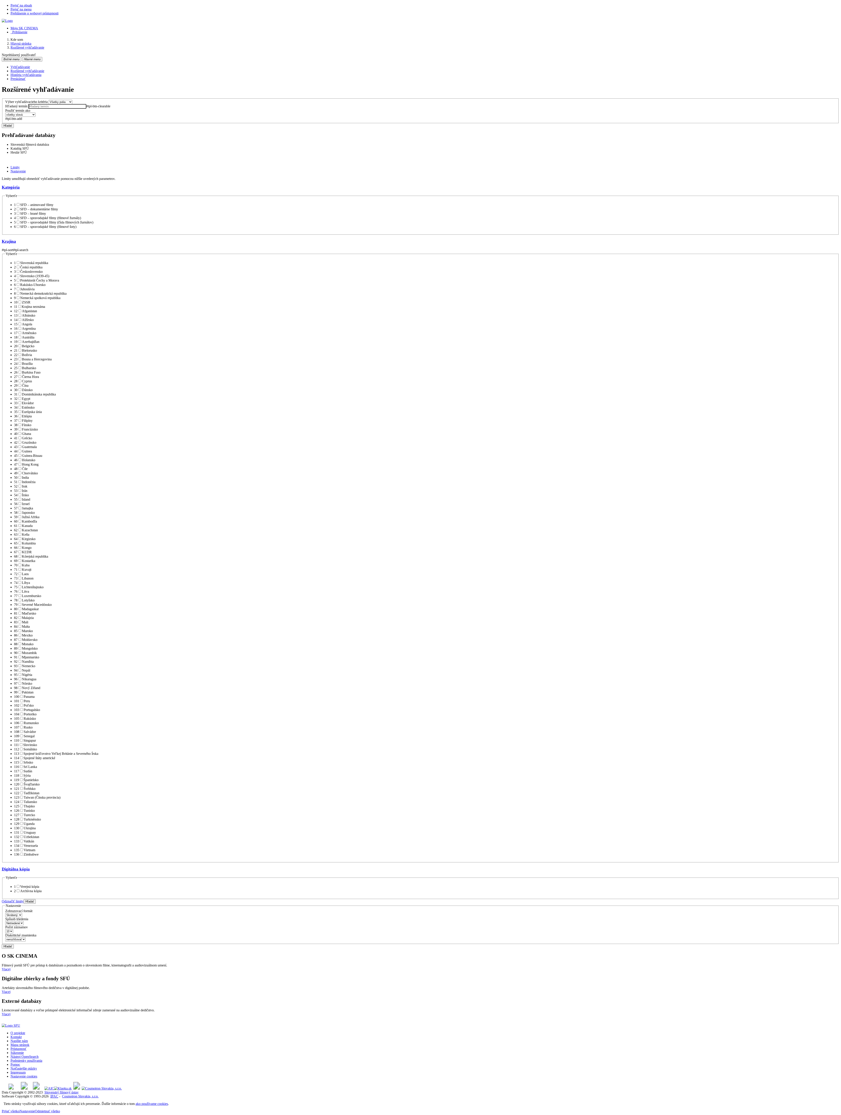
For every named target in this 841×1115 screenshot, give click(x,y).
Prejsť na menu (21, 9)
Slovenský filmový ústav (61, 1092)
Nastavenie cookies (24, 1076)
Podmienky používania (26, 1060)
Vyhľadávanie (20, 67)
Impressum (18, 1072)
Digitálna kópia (16, 869)
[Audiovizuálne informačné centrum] (49, 1088)
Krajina (9, 241)
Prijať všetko (10, 1111)
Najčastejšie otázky (24, 1068)
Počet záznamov (16, 927)
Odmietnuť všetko (47, 1111)
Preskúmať (18, 79)
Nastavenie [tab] (18, 171)
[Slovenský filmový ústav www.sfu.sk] (11, 1025)
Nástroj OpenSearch (25, 1056)
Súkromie (17, 1053)
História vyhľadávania (26, 75)
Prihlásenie (19, 32)
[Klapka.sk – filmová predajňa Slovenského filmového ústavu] (63, 1088)
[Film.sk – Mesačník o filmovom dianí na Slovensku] (11, 1088)
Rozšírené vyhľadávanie (27, 71)
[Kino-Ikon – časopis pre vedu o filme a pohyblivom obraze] (24, 1088)
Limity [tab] (15, 167)
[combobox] (57, 106)
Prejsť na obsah (21, 5)
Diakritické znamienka (20, 935)
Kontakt (16, 1037)
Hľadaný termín (16, 106)
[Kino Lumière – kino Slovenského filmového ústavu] (36, 1088)
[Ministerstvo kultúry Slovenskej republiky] (77, 1088)
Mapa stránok (20, 1045)
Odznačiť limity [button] (13, 901)
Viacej (6, 969)
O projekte (18, 1033)
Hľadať (8, 125)
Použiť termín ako (17, 110)
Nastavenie (27, 1111)
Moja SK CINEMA (24, 28)
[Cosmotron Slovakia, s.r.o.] (102, 1088)
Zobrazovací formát (18, 911)
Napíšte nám (19, 1041)
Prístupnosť (19, 1049)
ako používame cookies (152, 1104)
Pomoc (15, 1064)
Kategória (11, 187)
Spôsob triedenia (16, 919)
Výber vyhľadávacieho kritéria (26, 102)
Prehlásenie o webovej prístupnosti (34, 13)
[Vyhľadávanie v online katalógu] (7, 21)
